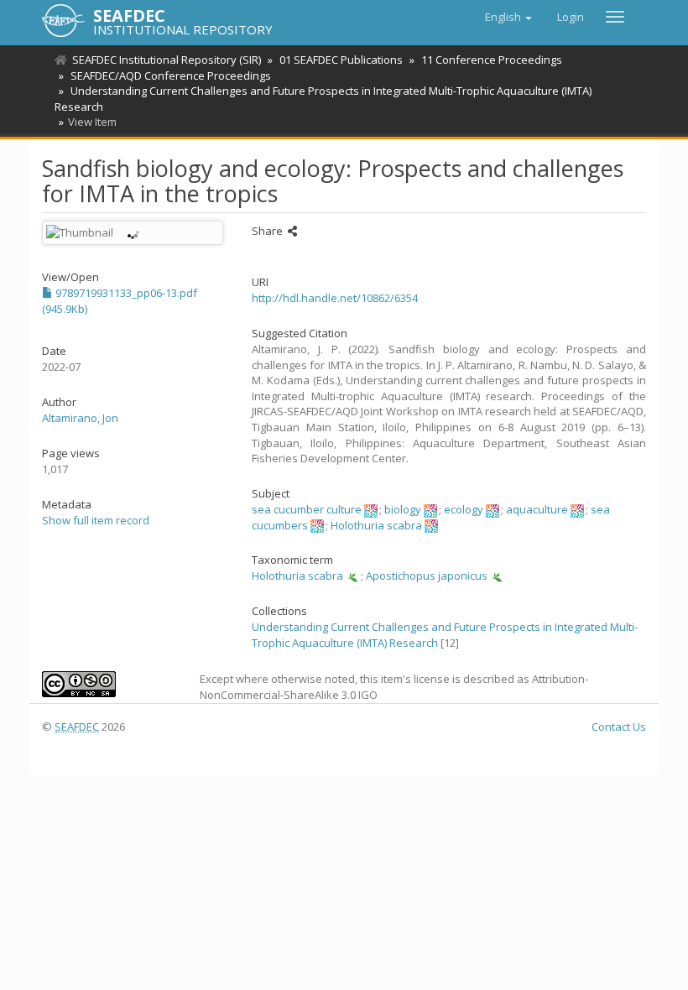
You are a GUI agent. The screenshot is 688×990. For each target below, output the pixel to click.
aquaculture (537, 509)
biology (402, 509)
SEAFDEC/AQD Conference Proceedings (170, 75)
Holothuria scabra (376, 525)
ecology (463, 509)
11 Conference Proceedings (491, 59)
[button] (508, 17)
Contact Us (619, 726)
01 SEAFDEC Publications (341, 59)
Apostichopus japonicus (426, 575)
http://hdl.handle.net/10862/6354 (335, 297)
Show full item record (95, 520)
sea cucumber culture (307, 509)
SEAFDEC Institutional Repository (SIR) (166, 59)
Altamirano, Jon (80, 417)
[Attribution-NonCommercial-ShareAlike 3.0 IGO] (108, 684)
